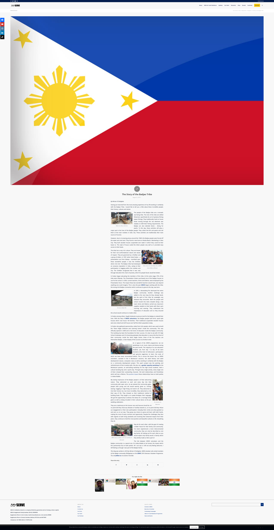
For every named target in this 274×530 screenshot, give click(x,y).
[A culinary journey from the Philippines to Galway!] (163, 482)
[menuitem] (200, 5)
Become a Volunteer (149, 509)
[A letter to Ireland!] (153, 481)
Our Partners (80, 516)
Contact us (80, 509)
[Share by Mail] (158, 465)
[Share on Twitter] (126, 465)
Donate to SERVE (148, 506)
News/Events (13, 10)
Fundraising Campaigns (150, 511)
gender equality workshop (150, 365)
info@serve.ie (261, 1)
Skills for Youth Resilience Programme (153, 513)
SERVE (143, 285)
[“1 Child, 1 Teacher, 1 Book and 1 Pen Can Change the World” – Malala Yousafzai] (142, 482)
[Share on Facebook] (116, 465)
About (78, 506)
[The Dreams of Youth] (121, 482)
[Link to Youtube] (15, 1)
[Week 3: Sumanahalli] (174, 482)
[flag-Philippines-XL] (137, 100)
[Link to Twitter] (13, 1)
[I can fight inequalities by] (131, 484)
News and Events (148, 516)
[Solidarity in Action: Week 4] (110, 481)
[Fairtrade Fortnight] (99, 485)
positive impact (133, 374)
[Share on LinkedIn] (147, 465)
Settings (202, 527)
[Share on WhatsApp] (137, 465)
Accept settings (194, 527)
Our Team (79, 513)
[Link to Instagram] (17, 1)
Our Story (79, 511)
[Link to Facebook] (11, 1)
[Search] (262, 5)
